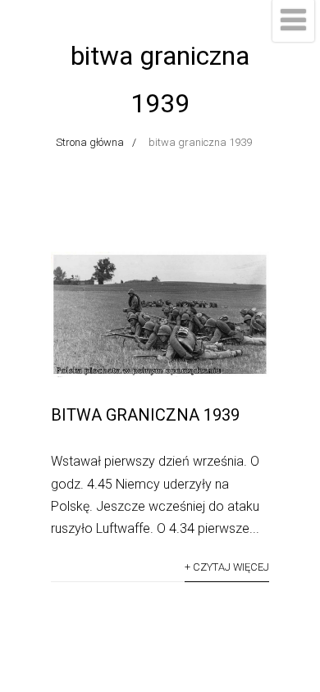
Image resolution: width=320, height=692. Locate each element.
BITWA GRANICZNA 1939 (145, 415)
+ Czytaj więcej (227, 567)
